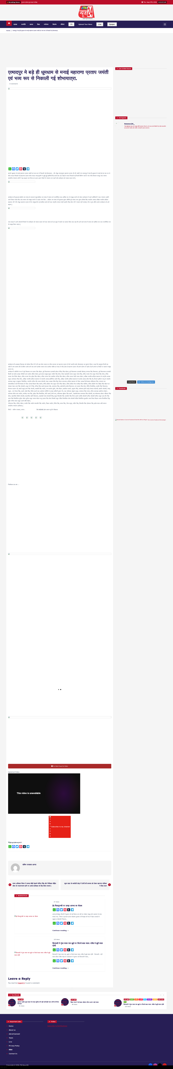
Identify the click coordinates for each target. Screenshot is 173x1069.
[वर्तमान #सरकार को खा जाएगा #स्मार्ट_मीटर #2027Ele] (147, 211)
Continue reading (59, 930)
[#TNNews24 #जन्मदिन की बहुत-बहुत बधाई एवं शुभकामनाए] (161, 137)
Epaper (112, 24)
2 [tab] (60, 689)
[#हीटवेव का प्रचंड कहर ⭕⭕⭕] (121, 199)
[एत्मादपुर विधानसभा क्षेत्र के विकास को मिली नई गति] (121, 317)
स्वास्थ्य (54, 999)
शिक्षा (38, 24)
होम (24, 1002)
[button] (161, 995)
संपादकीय (48, 999)
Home (8, 30)
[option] (38, 1003)
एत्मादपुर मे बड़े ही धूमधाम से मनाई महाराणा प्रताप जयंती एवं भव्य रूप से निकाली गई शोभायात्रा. (35, 30)
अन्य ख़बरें (25, 999)
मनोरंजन (46, 24)
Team (11, 1038)
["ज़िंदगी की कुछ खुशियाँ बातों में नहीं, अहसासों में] (147, 240)
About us (12, 1030)
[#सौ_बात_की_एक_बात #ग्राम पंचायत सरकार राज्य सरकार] (121, 232)
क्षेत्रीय (30, 999)
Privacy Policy (14, 1046)
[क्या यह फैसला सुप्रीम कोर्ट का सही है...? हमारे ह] (161, 179)
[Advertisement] (86, 50)
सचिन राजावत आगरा (29, 864)
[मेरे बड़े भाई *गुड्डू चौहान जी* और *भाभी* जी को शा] (147, 269)
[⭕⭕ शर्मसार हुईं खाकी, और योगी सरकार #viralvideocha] (121, 174)
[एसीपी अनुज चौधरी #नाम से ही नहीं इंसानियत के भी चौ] (161, 273)
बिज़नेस (55, 24)
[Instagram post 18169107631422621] (134, 201)
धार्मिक (35, 999)
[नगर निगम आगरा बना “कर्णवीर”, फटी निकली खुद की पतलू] (134, 165)
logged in (21, 983)
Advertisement (14, 1034)
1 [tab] (58, 689)
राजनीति (23, 24)
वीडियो (62, 24)
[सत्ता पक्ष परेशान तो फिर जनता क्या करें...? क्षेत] (147, 169)
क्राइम (15, 24)
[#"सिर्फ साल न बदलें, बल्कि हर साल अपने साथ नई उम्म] (134, 238)
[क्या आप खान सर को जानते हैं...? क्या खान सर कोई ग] (134, 143)
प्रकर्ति (39, 999)
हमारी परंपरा (60, 999)
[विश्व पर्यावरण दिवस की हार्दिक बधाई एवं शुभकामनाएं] (147, 146)
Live (99, 24)
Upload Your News (85, 24)
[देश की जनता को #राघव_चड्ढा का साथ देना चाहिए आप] (161, 232)
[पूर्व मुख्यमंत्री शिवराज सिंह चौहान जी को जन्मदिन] (134, 263)
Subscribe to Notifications (57, 1026)
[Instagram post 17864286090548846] (161, 201)
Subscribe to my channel (60, 827)
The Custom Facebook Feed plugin (157, 420)
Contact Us (13, 1054)
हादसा (31, 24)
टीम (71, 24)
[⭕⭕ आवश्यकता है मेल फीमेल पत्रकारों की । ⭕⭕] (121, 135)
